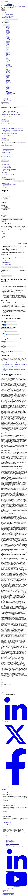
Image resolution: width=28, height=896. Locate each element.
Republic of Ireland (10, 74)
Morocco (8, 64)
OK (6, 276)
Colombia (8, 37)
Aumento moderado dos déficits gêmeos (11, 366)
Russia (7, 76)
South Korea (8, 83)
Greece (7, 48)
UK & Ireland (9, 92)
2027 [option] (4, 237)
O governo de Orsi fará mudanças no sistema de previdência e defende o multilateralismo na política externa (14, 369)
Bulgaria (8, 32)
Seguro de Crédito (10, 840)
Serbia (7, 77)
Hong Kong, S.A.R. (10, 50)
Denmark (8, 41)
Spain (7, 84)
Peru (7, 69)
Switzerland (8, 87)
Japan (7, 58)
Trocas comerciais (9, 260)
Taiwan (7, 88)
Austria (7, 28)
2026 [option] (4, 236)
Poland (7, 71)
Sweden (7, 86)
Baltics (7, 30)
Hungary (8, 52)
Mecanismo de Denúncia (8, 893)
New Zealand (9, 66)
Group (7, 49)
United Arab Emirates (10, 93)
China (7, 36)
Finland (7, 44)
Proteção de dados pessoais (9, 891)
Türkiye (7, 91)
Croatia (7, 38)
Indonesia (8, 54)
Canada (7, 33)
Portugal (8, 72)
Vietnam (8, 95)
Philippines (8, 70)
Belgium (8, 31)
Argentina (8, 26)
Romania (8, 75)
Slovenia (8, 81)
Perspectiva (7, 262)
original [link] (9, 258)
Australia (8, 27)
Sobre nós (8, 845)
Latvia (7, 59)
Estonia (7, 43)
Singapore (8, 78)
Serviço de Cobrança (10, 842)
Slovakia (8, 80)
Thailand (8, 89)
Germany (8, 47)
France (7, 45)
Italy (7, 56)
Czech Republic (9, 39)
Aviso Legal (5, 890)
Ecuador (8, 42)
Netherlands (8, 65)
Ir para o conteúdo (4, 1)
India (7, 53)
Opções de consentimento (8, 894)
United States (9, 94)
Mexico (7, 63)
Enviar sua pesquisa (19, 181)
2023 (4, 371)
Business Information (10, 841)
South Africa (8, 82)
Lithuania (8, 60)
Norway (8, 67)
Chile (7, 34)
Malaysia (8, 61)
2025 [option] (4, 235)
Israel (7, 55)
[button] (5, 13)
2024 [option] (4, 233)
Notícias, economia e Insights (12, 844)
